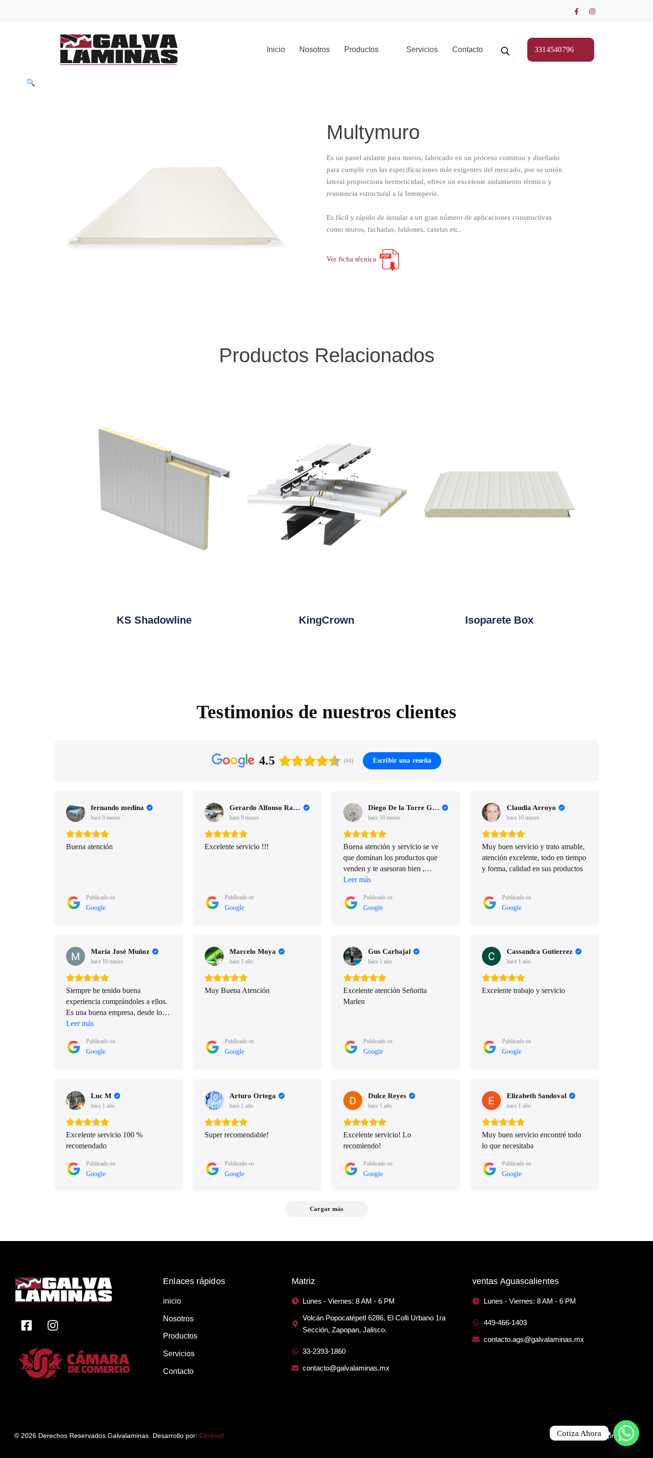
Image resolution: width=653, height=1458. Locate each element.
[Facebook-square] (26, 1326)
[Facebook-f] (576, 11)
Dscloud (211, 1435)
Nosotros (314, 49)
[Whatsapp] (626, 1433)
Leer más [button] (357, 879)
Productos (361, 49)
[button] (368, 50)
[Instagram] (592, 11)
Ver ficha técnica (352, 259)
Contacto (467, 49)
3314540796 (554, 49)
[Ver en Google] (75, 812)
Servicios (422, 49)
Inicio (276, 49)
